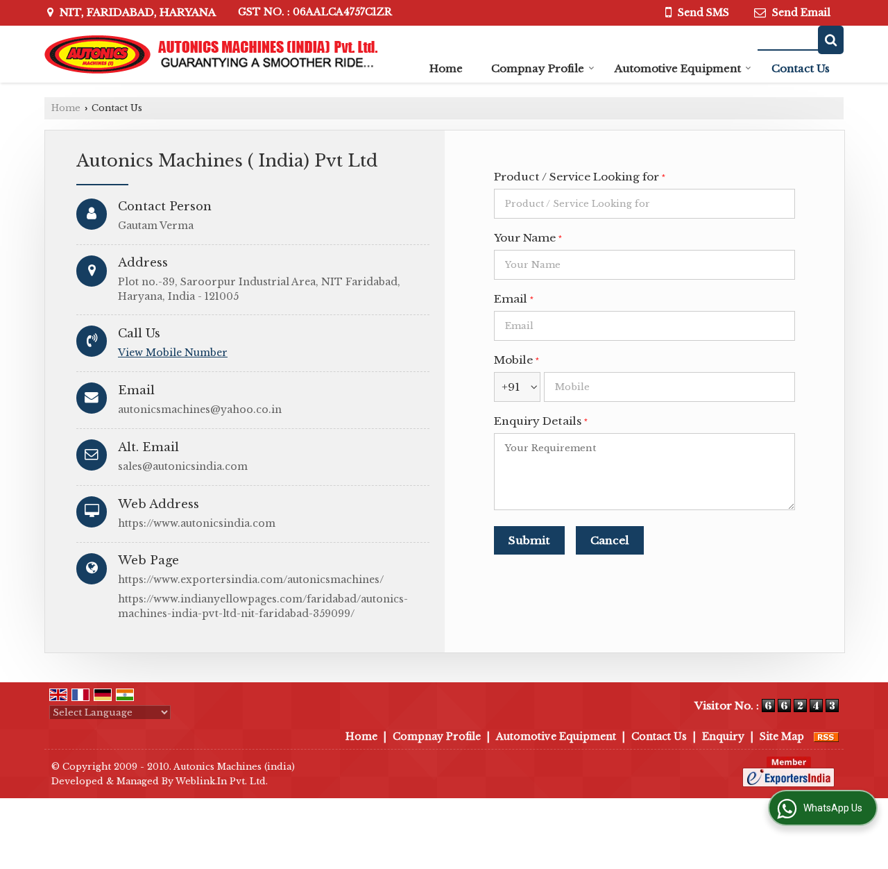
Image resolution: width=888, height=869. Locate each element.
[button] (173, 352)
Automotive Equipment (678, 68)
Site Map (782, 736)
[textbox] (644, 204)
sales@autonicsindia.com (183, 466)
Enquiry (723, 736)
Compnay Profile (537, 68)
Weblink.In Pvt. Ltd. (222, 781)
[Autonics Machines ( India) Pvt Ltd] (211, 54)
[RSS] (826, 736)
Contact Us (800, 68)
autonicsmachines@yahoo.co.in (200, 409)
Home (446, 68)
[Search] (831, 40)
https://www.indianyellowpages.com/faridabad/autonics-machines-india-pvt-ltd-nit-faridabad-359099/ (263, 606)
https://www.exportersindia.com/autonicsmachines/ (251, 579)
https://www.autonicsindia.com (196, 523)
